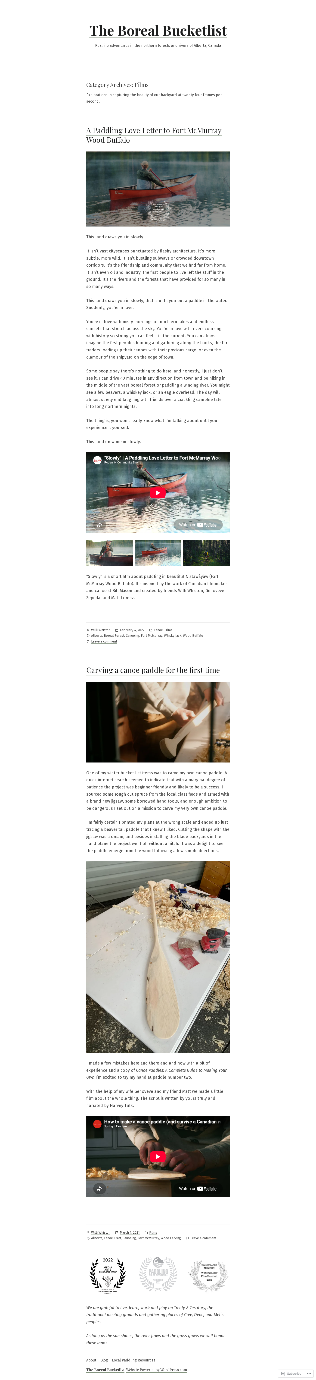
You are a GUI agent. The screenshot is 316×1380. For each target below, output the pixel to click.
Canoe (158, 630)
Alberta (96, 636)
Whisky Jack (172, 636)
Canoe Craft (112, 1238)
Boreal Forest (114, 636)
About (91, 1360)
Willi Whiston (100, 630)
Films (168, 630)
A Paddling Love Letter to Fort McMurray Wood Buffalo (154, 135)
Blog (104, 1360)
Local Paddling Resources (133, 1360)
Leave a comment (104, 641)
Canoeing (132, 636)
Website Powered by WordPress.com (156, 1369)
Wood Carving (171, 1238)
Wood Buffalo (193, 636)
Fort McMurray (151, 636)
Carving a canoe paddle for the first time (153, 670)
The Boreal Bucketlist (158, 30)
